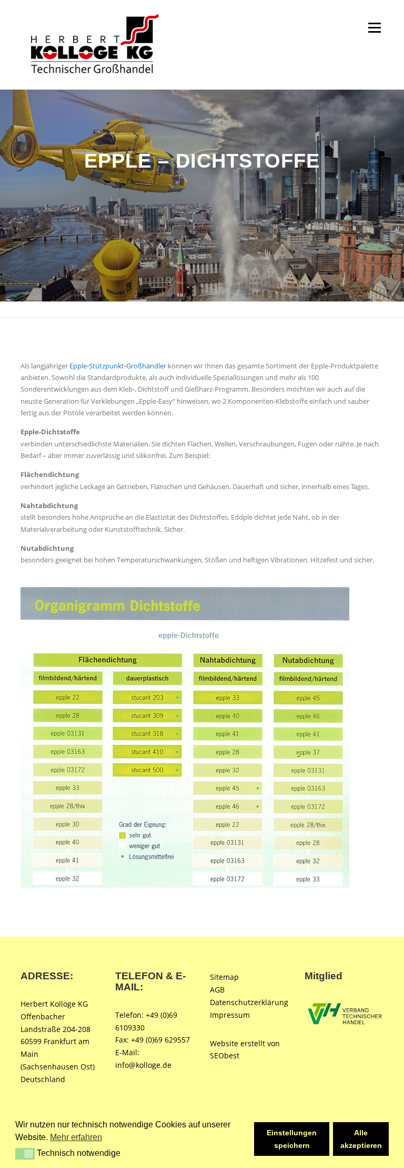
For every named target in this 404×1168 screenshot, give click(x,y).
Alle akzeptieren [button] (361, 1139)
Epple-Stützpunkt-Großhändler (117, 366)
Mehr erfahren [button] (76, 1137)
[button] (25, 1154)
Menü (374, 27)
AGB (217, 990)
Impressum (230, 1015)
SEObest (224, 1055)
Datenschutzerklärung (249, 1002)
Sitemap (224, 977)
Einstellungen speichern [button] (292, 1139)
